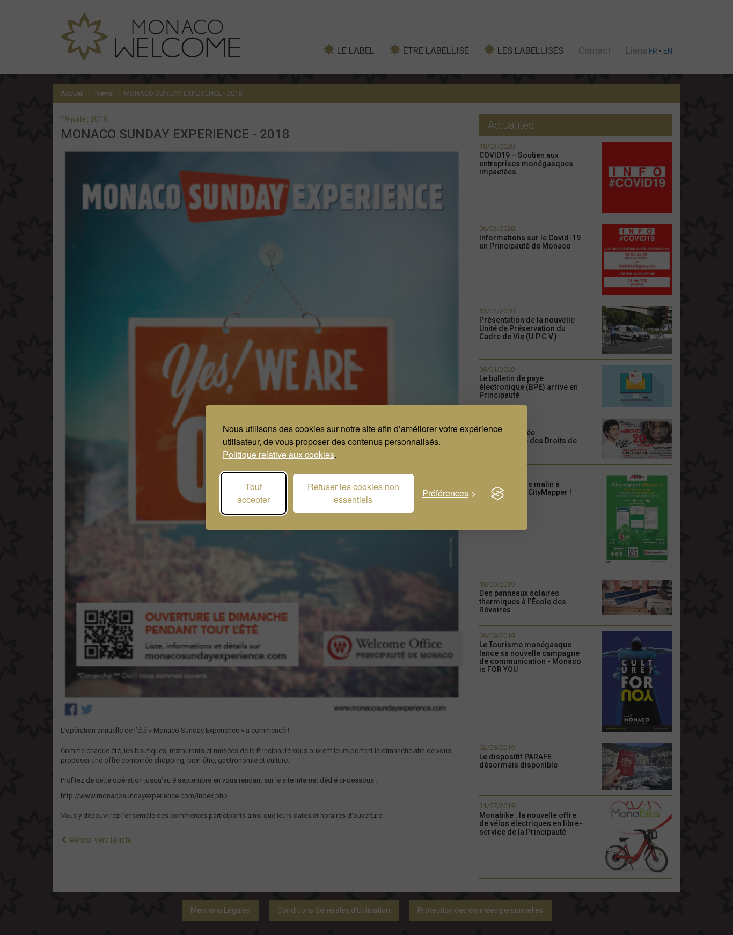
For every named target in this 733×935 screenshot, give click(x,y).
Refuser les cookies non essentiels (353, 493)
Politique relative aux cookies (278, 454)
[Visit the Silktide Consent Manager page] (497, 493)
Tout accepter (253, 493)
